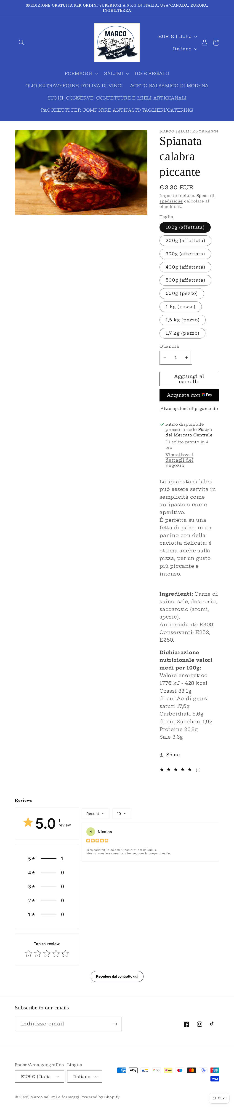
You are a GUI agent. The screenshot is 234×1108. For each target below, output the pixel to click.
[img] (97, 841)
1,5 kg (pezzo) (182, 320)
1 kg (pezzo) (181, 306)
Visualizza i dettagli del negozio (179, 460)
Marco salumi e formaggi (55, 1097)
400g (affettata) (185, 267)
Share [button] (173, 754)
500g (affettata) (185, 280)
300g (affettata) (185, 253)
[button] (21, 42)
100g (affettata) (185, 227)
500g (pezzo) (182, 293)
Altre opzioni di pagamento (189, 408)
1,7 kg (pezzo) (182, 333)
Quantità (169, 346)
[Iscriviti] (115, 1024)
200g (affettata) (185, 240)
